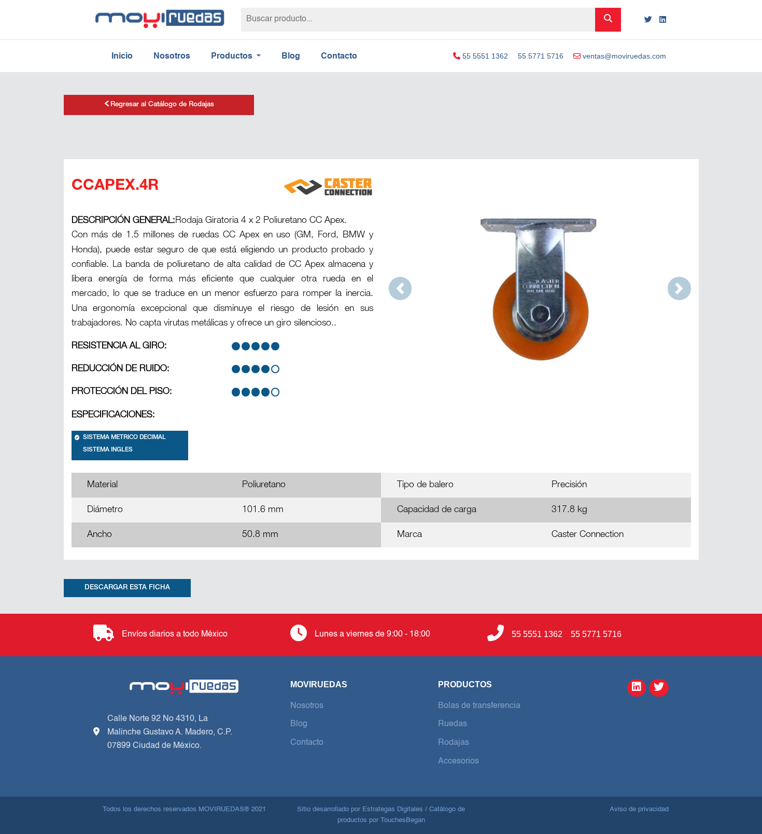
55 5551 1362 (484, 56)
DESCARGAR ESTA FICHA (127, 588)
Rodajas (453, 743)
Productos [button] (233, 56)
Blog (290, 56)
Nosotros (171, 56)
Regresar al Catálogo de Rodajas (162, 105)
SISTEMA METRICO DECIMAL (124, 438)
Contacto (339, 56)
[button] (400, 288)
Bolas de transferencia (479, 706)
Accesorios (458, 761)
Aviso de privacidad (639, 809)
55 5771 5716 (540, 56)
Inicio (122, 56)
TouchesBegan (402, 820)
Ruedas (452, 724)
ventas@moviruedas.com (623, 56)
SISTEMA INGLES (108, 450)
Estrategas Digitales (392, 809)
